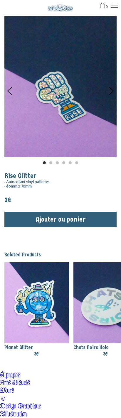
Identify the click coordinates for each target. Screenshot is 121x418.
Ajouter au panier (60, 219)
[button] (111, 90)
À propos (10, 375)
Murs (7, 390)
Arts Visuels (15, 383)
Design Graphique (20, 406)
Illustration (13, 414)
